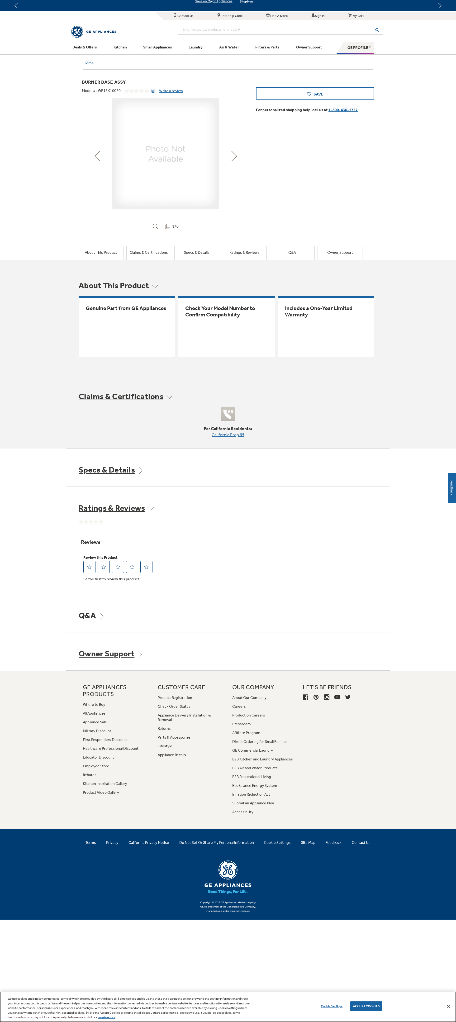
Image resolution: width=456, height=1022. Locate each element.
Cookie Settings (332, 1006)
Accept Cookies (366, 1006)
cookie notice (106, 1017)
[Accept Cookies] (448, 1006)
